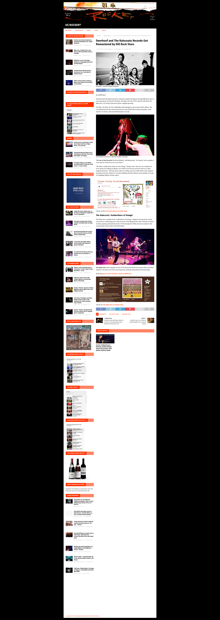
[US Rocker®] (110, 20)
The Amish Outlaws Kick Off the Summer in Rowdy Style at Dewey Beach (83, 223)
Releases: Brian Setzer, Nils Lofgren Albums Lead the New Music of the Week (82, 279)
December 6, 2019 (103, 49)
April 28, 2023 (78, 236)
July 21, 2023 (78, 282)
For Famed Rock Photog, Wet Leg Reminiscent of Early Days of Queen (83, 253)
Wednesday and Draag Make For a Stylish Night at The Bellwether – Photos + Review (83, 548)
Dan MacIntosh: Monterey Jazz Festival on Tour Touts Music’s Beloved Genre (82, 72)
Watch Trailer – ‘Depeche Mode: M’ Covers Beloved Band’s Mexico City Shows (84, 558)
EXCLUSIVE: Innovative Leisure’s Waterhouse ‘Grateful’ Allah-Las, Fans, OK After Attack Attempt (83, 513)
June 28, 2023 (78, 314)
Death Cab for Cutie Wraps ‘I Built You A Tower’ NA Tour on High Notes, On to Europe (83, 144)
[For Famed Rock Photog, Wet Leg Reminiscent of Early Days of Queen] (69, 253)
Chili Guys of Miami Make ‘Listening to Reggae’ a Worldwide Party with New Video (84, 570)
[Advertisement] (110, 598)
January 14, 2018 (78, 85)
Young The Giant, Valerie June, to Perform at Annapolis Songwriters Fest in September (84, 213)
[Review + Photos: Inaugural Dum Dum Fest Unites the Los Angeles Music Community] (69, 311)
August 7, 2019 (78, 65)
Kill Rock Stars (114, 314)
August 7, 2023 (78, 272)
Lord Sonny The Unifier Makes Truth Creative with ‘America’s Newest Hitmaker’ (82, 243)
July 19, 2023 (78, 293)
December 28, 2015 (79, 540)
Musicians (118, 49)
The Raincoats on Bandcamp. (113, 305)
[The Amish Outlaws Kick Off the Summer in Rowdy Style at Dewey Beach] (69, 223)
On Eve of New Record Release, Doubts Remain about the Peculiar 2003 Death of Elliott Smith (104, 347)
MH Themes (96, 616)
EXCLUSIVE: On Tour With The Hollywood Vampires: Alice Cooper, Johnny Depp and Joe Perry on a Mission (84, 502)
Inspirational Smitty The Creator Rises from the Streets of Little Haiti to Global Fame (83, 233)
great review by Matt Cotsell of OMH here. (117, 273)
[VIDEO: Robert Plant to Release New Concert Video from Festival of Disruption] (69, 82)
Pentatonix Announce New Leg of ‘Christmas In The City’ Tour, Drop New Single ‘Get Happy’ (83, 154)
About (104, 30)
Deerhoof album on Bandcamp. (116, 211)
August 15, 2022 (78, 257)
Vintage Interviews (73, 495)
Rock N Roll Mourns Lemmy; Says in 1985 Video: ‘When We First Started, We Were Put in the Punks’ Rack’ (84, 536)
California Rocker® (73, 263)
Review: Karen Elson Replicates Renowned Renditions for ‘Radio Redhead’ (83, 41)
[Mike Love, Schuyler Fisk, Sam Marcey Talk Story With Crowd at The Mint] (69, 51)
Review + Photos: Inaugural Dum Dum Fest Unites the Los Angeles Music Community (83, 311)
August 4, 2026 (78, 167)
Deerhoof (103, 314)
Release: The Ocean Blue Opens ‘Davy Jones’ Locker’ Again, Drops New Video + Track (83, 269)
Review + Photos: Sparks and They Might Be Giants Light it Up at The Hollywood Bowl (83, 289)
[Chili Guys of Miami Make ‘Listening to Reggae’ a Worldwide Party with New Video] (69, 570)
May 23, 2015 (78, 55)
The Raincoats (126, 314)
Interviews (79, 30)
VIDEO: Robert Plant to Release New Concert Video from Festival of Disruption (83, 82)
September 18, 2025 (79, 561)
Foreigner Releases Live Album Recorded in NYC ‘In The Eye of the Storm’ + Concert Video (83, 164)
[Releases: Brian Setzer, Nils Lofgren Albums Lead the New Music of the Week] (69, 279)
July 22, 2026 (78, 216)
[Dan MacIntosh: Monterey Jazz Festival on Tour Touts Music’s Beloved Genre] (69, 72)
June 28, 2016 (78, 506)
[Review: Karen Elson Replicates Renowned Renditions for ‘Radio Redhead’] (69, 42)
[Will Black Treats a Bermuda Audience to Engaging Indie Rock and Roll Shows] (69, 62)
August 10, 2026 (78, 147)
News (96, 30)
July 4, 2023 (77, 304)
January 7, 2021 (78, 45)
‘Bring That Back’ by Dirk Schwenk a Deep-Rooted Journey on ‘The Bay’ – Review (83, 523)
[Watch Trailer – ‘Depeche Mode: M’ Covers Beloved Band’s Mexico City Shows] (69, 558)
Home (89, 30)
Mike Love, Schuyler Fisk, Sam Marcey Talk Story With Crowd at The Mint (83, 52)
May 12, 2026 (78, 573)
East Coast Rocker (73, 207)
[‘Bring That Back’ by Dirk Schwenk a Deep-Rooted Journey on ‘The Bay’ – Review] (69, 523)
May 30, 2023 (78, 226)
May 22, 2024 (78, 551)
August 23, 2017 (78, 516)
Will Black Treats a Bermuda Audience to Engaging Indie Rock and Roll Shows (83, 62)
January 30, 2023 (78, 75)
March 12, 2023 (78, 246)
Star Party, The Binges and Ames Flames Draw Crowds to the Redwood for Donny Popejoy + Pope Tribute (83, 300)
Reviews (68, 30)
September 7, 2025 (79, 526)
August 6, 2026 (78, 157)
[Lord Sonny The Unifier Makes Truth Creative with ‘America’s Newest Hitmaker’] (69, 243)
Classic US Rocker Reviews (75, 36)
